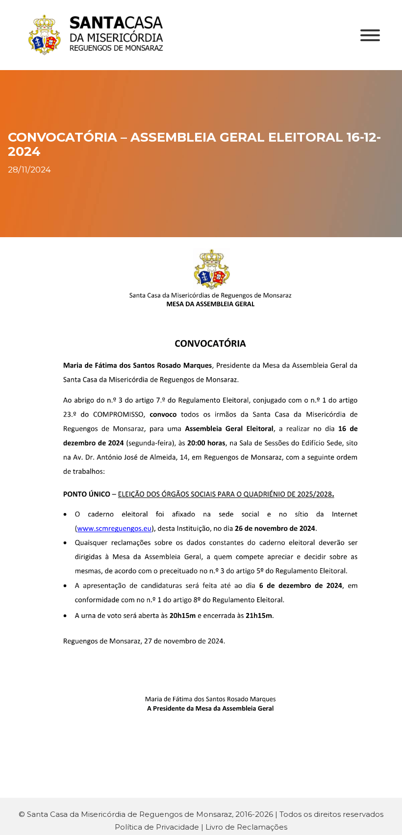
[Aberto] (370, 35)
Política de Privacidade (157, 827)
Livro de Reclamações (246, 827)
